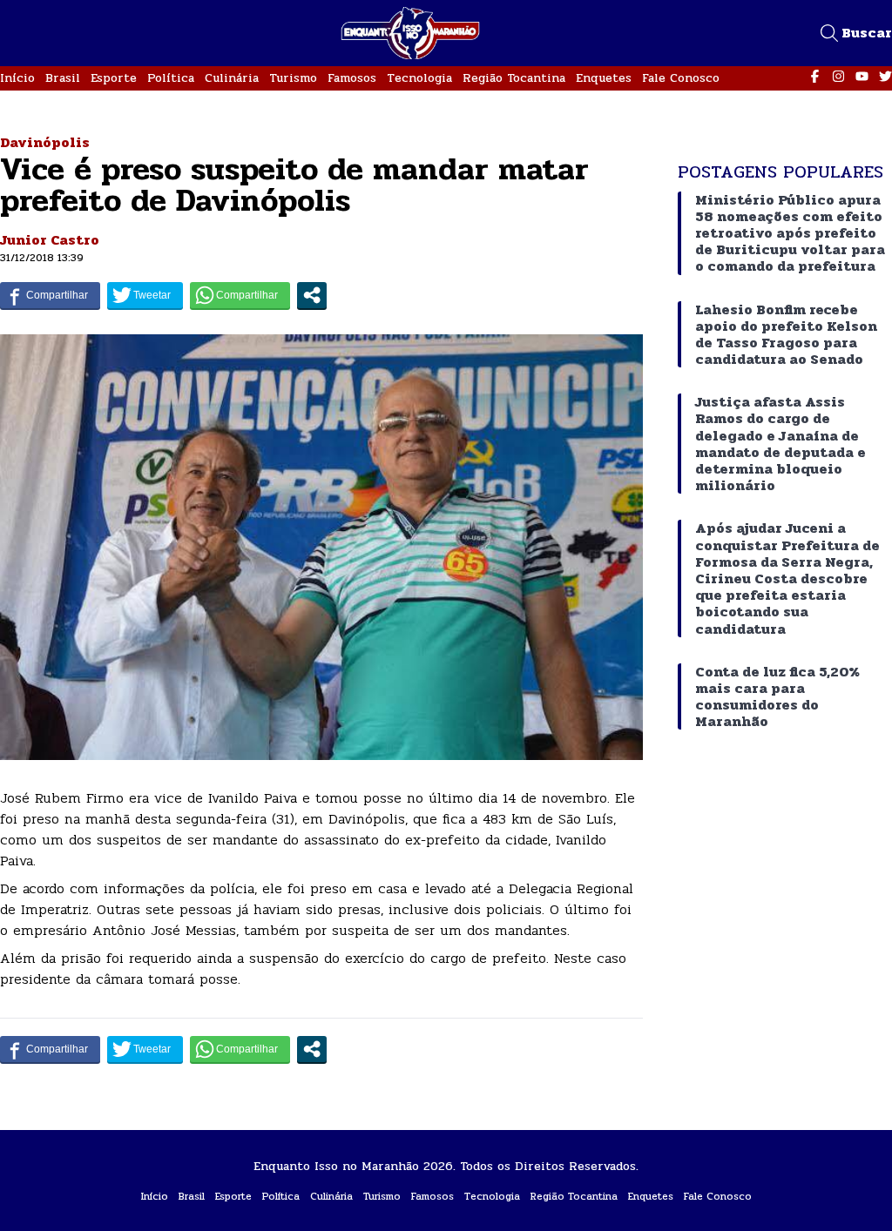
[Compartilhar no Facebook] (50, 295)
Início (17, 78)
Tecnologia (419, 78)
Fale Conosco (681, 78)
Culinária (232, 78)
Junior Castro (49, 240)
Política (170, 78)
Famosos (352, 78)
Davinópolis (45, 142)
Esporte (114, 78)
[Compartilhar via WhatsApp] (240, 295)
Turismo (293, 78)
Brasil (62, 78)
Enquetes (604, 78)
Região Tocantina (514, 78)
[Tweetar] (145, 295)
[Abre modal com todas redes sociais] (312, 295)
